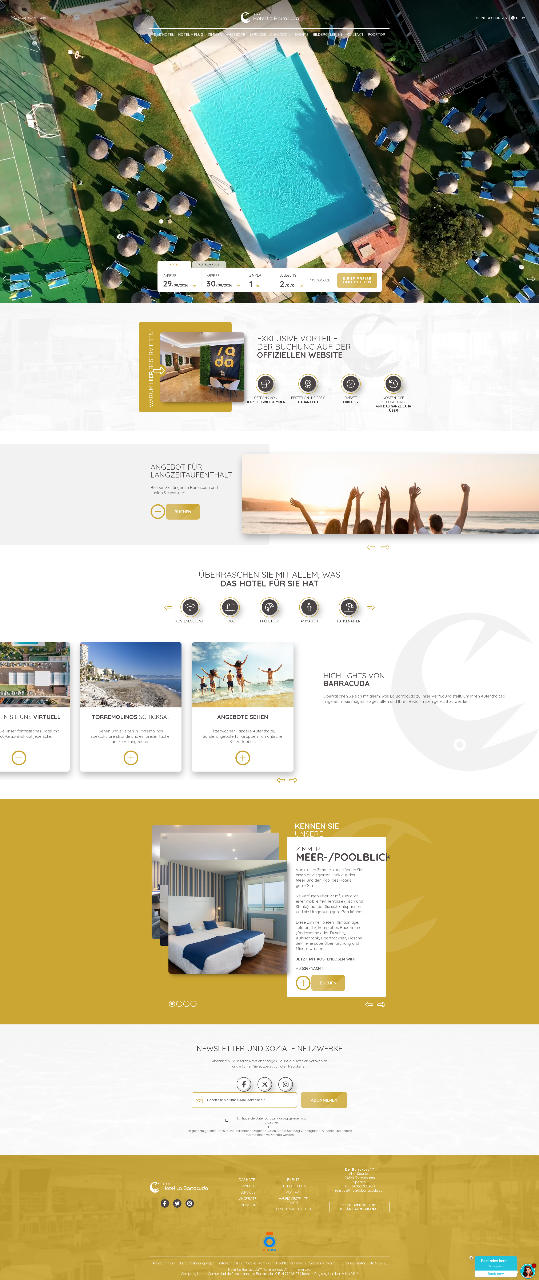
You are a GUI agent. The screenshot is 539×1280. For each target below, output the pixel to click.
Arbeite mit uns (164, 1263)
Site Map (375, 1263)
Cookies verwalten (323, 1263)
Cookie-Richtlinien (259, 1263)
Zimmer (255, 275)
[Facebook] (244, 1084)
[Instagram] (285, 1084)
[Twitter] (265, 1084)
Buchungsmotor (353, 1263)
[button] (7, 279)
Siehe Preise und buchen (357, 280)
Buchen (183, 511)
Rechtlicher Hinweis (291, 1263)
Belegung (288, 275)
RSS (385, 1263)
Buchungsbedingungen (197, 1263)
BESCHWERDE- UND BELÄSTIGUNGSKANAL (359, 1207)
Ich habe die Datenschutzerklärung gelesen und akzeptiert (272, 1120)
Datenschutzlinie (230, 1263)
